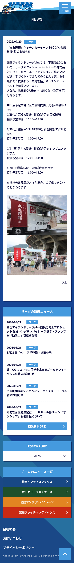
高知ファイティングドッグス (37, 512)
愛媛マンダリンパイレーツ (37, 502)
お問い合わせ (12, 538)
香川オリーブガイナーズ (37, 492)
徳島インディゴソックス (37, 481)
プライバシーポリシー (19, 547)
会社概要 (9, 529)
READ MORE (37, 426)
